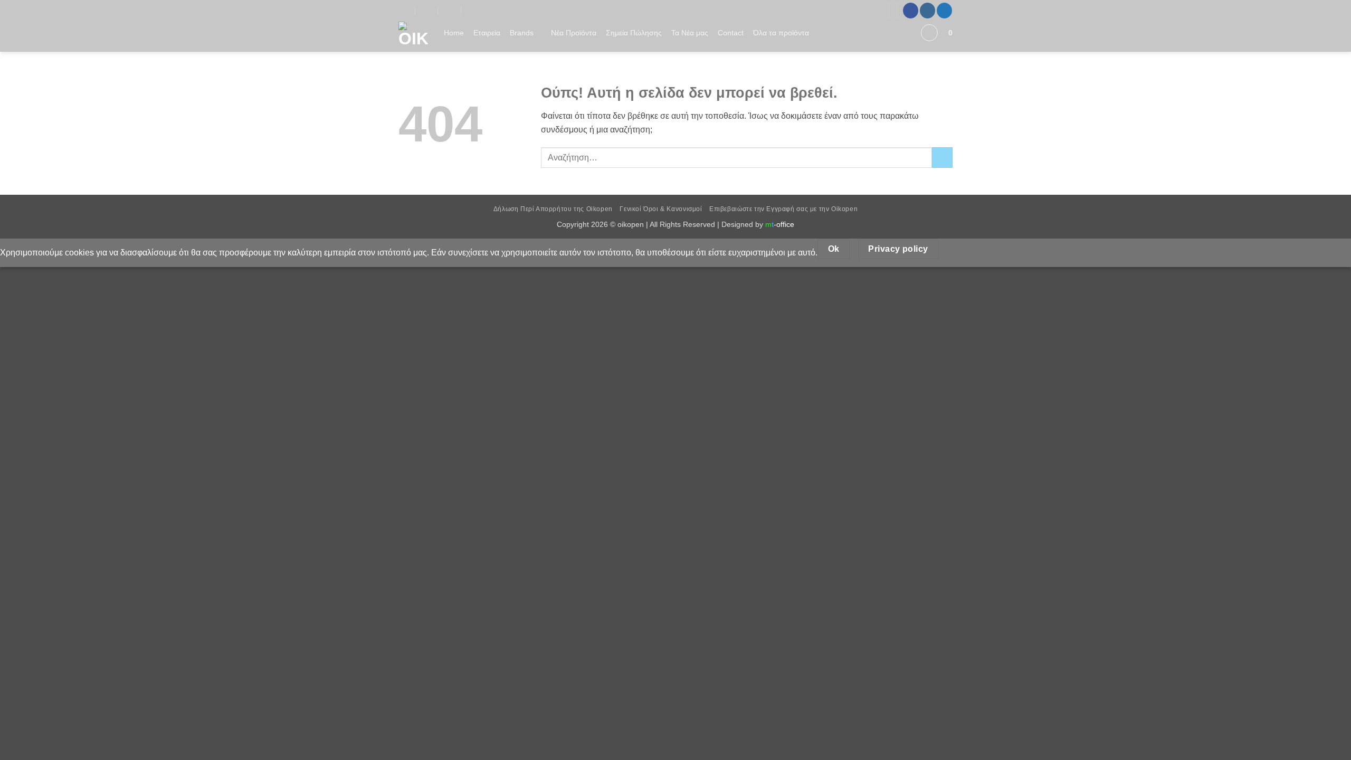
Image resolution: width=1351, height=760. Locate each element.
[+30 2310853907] (473, 11)
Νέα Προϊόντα (573, 32)
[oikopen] (404, 11)
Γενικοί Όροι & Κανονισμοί (661, 209)
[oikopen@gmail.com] (427, 11)
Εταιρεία (486, 32)
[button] (929, 32)
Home (454, 32)
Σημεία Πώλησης (634, 32)
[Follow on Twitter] (944, 10)
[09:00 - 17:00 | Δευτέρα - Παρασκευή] (449, 11)
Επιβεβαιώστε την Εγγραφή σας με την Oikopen (783, 209)
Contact (731, 32)
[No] (957, 249)
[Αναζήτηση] (906, 33)
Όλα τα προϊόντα (781, 32)
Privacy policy (898, 248)
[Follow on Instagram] (927, 10)
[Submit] (942, 157)
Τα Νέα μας (689, 32)
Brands (522, 32)
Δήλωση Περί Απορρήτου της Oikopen (553, 209)
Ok (834, 248)
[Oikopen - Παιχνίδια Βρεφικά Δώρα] (413, 36)
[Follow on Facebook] (910, 10)
